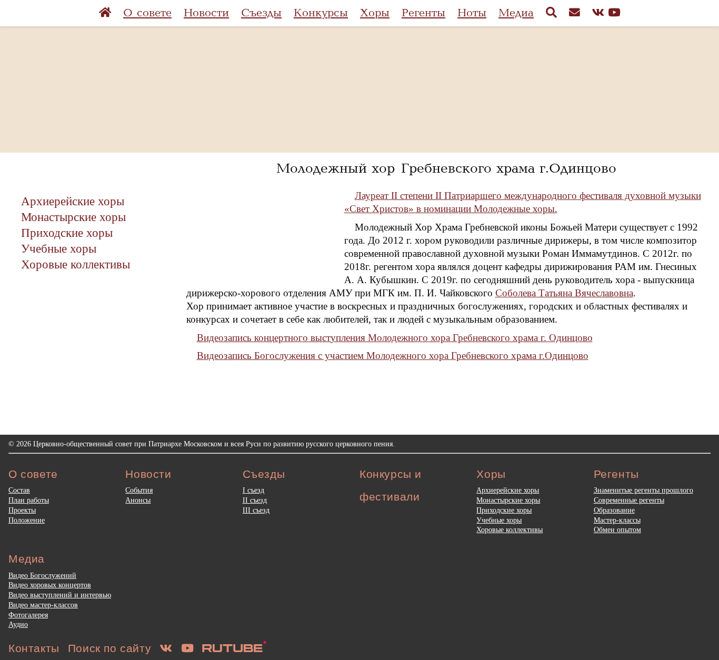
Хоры (375, 13)
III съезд (256, 510)
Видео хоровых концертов (49, 585)
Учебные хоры (58, 248)
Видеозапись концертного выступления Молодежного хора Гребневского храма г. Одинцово (395, 337)
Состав (19, 490)
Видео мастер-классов (43, 605)
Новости (206, 13)
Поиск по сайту (109, 648)
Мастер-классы (617, 520)
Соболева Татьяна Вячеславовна (564, 292)
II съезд (255, 500)
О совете (147, 13)
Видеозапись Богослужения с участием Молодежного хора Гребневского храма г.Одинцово (392, 355)
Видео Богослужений (42, 575)
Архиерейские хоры (72, 201)
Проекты (22, 510)
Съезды (261, 13)
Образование (614, 510)
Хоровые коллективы (75, 264)
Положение (26, 520)
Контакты (33, 648)
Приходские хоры (67, 232)
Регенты (423, 13)
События (139, 490)
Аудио (18, 624)
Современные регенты (629, 500)
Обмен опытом (617, 529)
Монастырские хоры (73, 217)
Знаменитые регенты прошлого (643, 490)
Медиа (516, 13)
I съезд (253, 490)
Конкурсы (321, 13)
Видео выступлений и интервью (59, 595)
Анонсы (138, 500)
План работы (28, 500)
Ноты (471, 13)
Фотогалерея (28, 615)
